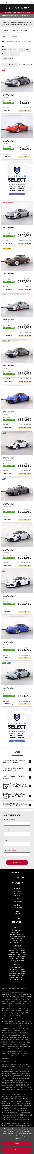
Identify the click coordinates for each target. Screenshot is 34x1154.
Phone (6, 840)
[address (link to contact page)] (2, 2)
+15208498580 (17, 901)
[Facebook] (13, 922)
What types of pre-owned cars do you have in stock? (14, 769)
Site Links (15, 878)
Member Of (16, 883)
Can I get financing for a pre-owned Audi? (14, 777)
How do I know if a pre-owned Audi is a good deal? (14, 761)
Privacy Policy (17, 1138)
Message (10, 850)
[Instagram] (16, 922)
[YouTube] (20, 922)
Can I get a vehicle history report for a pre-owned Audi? (15, 805)
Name (9, 820)
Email (9, 830)
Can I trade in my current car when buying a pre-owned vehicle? (14, 796)
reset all (14, 36)
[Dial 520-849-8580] (6, 2)
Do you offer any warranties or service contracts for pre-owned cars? (15, 786)
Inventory (16, 872)
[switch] (32, 2)
